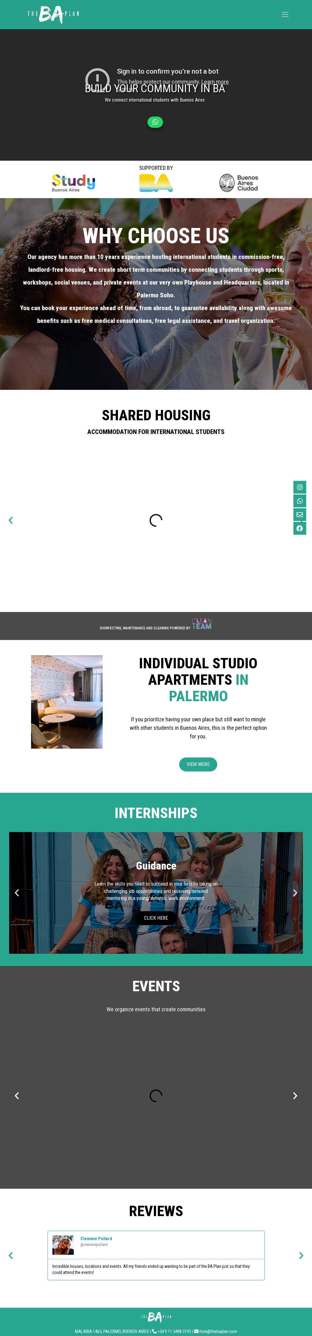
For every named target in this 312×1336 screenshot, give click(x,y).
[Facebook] (299, 528)
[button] (10, 520)
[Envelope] (299, 514)
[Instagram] (299, 487)
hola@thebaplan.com (218, 1331)
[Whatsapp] (299, 501)
